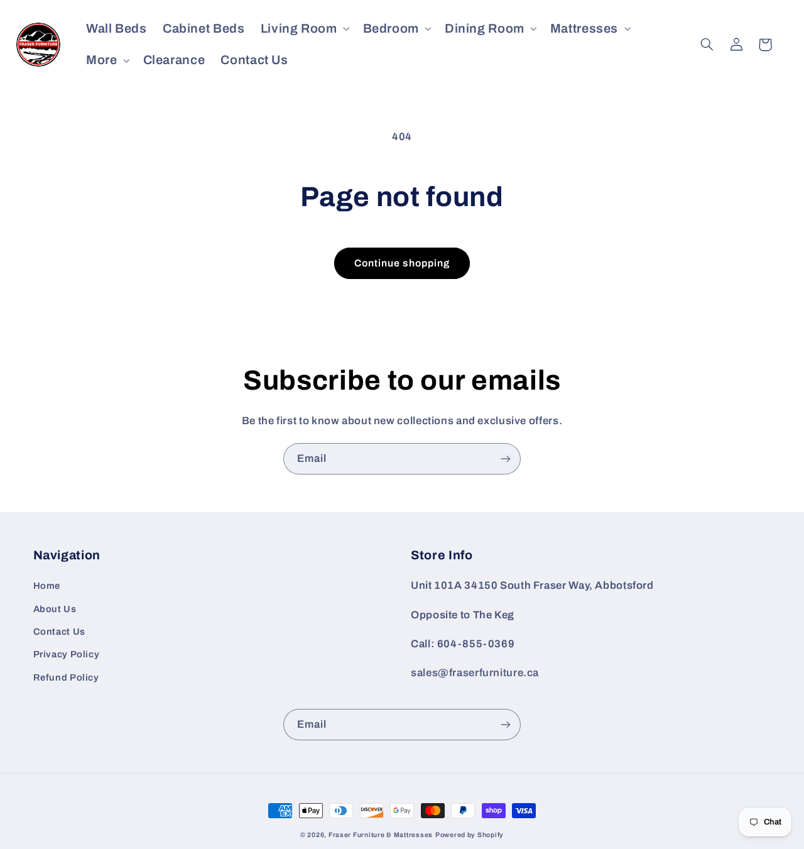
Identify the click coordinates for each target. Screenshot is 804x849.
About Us (55, 609)
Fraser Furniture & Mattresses (381, 834)
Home (47, 586)
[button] (304, 29)
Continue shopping (402, 263)
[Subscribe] (505, 458)
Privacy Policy (66, 654)
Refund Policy (66, 677)
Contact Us (59, 632)
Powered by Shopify (469, 834)
